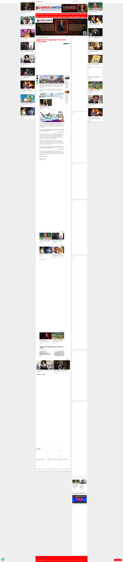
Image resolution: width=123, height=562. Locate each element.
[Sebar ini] (64, 43)
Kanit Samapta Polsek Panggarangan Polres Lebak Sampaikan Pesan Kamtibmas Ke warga (58, 353)
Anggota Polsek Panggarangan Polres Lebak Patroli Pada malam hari (45, 353)
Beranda (46, 560)
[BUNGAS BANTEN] (48, 8)
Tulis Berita (82, 560)
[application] (79, 499)
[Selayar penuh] (85, 502)
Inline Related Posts (62, 149)
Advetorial (55, 560)
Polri (52, 560)
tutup (34, 1)
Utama (49, 560)
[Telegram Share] (67, 43)
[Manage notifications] (121, 560)
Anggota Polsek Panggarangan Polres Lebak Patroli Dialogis (51, 347)
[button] (86, 1)
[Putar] (73, 502)
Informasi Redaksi (60, 560)
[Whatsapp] (69, 43)
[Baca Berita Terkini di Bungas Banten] (74, 8)
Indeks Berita (74, 560)
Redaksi (78, 560)
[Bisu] (83, 502)
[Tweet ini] (66, 43)
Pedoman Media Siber (67, 560)
